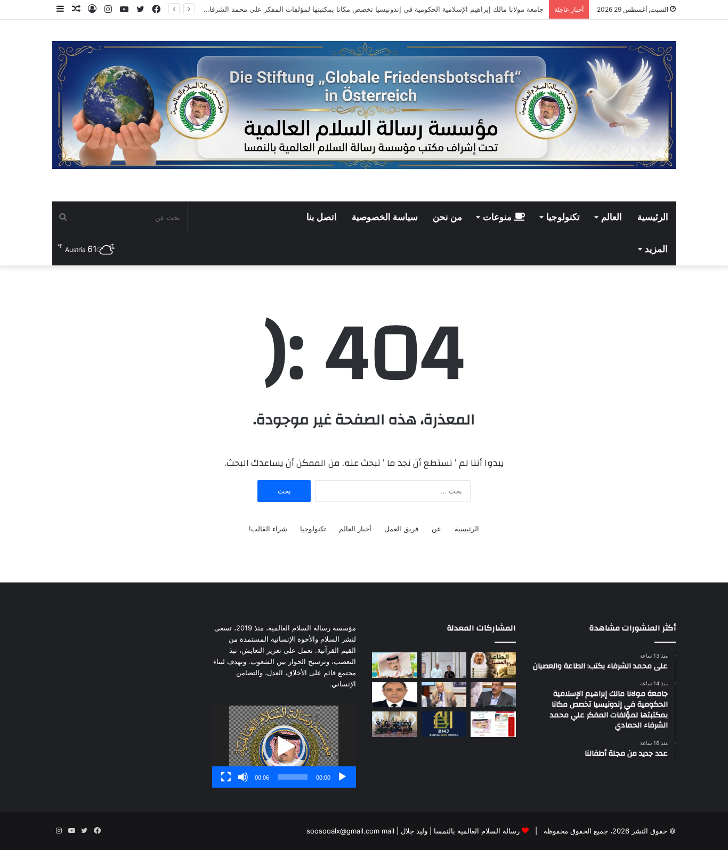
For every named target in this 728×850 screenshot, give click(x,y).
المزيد (656, 249)
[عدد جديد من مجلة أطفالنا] (394, 665)
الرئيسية (652, 217)
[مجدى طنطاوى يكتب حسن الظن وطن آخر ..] (394, 695)
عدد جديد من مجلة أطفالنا (505, 9)
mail (388, 831)
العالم (611, 217)
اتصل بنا (321, 217)
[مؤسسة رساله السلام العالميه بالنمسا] (364, 105)
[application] (284, 747)
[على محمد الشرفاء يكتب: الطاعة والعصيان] (493, 665)
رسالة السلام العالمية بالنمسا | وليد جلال (459, 831)
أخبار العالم (355, 528)
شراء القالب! (268, 528)
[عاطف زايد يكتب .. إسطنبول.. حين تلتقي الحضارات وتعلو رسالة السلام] (493, 695)
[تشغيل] (342, 777)
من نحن (447, 217)
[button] (284, 746)
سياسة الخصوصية (385, 217)
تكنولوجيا (563, 217)
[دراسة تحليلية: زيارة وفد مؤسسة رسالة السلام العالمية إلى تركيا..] (444, 695)
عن (436, 528)
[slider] (293, 777)
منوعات (498, 217)
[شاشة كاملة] (226, 777)
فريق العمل (401, 528)
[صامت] (243, 777)
